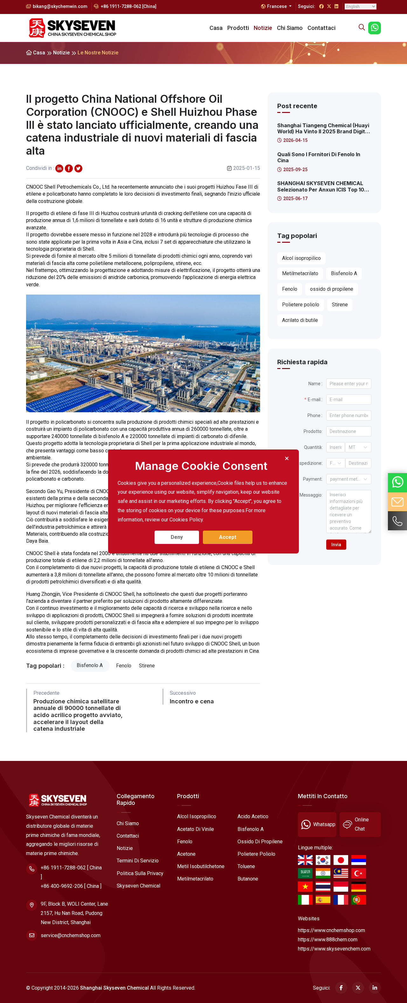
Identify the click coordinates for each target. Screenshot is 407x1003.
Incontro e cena (192, 701)
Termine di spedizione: (299, 463)
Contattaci (321, 27)
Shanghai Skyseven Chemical (114, 988)
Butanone (248, 879)
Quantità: (313, 447)
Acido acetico (253, 816)
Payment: (312, 479)
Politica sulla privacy (140, 873)
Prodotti (238, 27)
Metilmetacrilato (195, 879)
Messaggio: (311, 495)
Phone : (314, 415)
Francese (277, 6)
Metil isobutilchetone (200, 866)
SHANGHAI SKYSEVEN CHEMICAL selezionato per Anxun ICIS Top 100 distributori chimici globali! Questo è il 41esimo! (324, 186)
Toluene (246, 866)
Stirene (147, 666)
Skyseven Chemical (138, 886)
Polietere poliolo (256, 854)
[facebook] (69, 168)
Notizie (263, 27)
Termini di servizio (138, 861)
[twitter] (59, 168)
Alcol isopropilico (196, 816)
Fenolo (124, 666)
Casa (216, 27)
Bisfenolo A (90, 665)
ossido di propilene (260, 842)
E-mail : (315, 399)
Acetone (186, 854)
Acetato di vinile (195, 829)
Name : (315, 383)
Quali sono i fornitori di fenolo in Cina (318, 157)
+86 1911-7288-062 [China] (128, 6)
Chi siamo (290, 27)
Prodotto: (313, 431)
